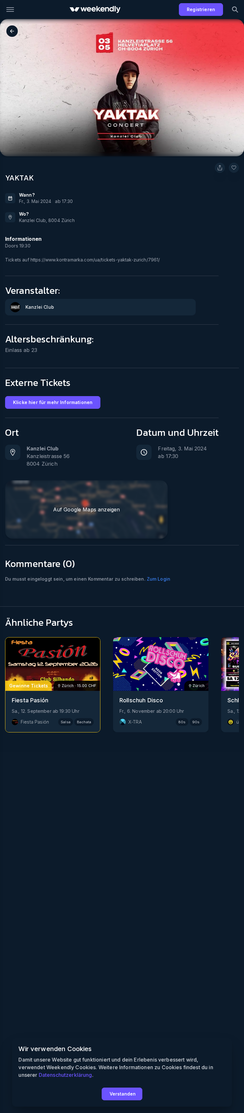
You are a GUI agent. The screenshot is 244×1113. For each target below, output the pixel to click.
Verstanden (123, 1093)
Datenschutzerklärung (65, 1075)
